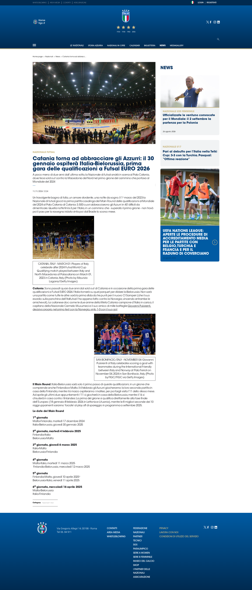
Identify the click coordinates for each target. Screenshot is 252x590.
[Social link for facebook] (211, 22)
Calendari (135, 46)
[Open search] (218, 39)
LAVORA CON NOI (168, 533)
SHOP (136, 565)
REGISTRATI (211, 3)
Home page (38, 57)
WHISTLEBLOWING (116, 537)
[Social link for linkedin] (218, 22)
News (163, 46)
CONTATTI (112, 528)
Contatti (67, 3)
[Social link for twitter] (207, 22)
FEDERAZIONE (140, 528)
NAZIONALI (139, 533)
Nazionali (49, 57)
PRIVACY (163, 528)
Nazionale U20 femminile (178, 111)
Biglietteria (149, 46)
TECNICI (137, 541)
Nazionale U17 (172, 147)
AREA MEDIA (113, 533)
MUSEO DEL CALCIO (143, 561)
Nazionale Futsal (48, 503)
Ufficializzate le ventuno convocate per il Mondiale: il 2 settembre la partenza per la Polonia (189, 119)
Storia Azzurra (95, 46)
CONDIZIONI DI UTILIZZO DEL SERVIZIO (179, 537)
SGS (135, 545)
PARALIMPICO (140, 549)
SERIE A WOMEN (141, 553)
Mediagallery (176, 46)
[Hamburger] (34, 45)
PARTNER (137, 537)
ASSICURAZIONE (141, 577)
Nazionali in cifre (116, 46)
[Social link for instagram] (215, 22)
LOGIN (201, 3)
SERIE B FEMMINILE (142, 557)
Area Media (55, 3)
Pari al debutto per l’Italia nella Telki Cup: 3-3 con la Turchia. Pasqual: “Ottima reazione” (190, 155)
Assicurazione (80, 3)
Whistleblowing (40, 3)
